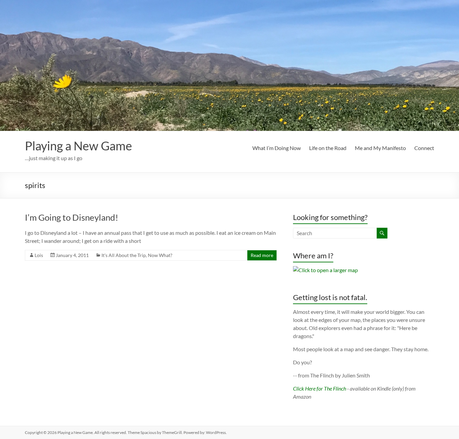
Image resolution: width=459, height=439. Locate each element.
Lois (39, 255)
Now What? (160, 255)
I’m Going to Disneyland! (71, 217)
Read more (262, 255)
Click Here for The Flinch (319, 388)
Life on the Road (327, 148)
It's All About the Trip (123, 255)
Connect (424, 148)
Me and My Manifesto (380, 148)
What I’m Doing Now (276, 148)
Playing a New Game (78, 145)
